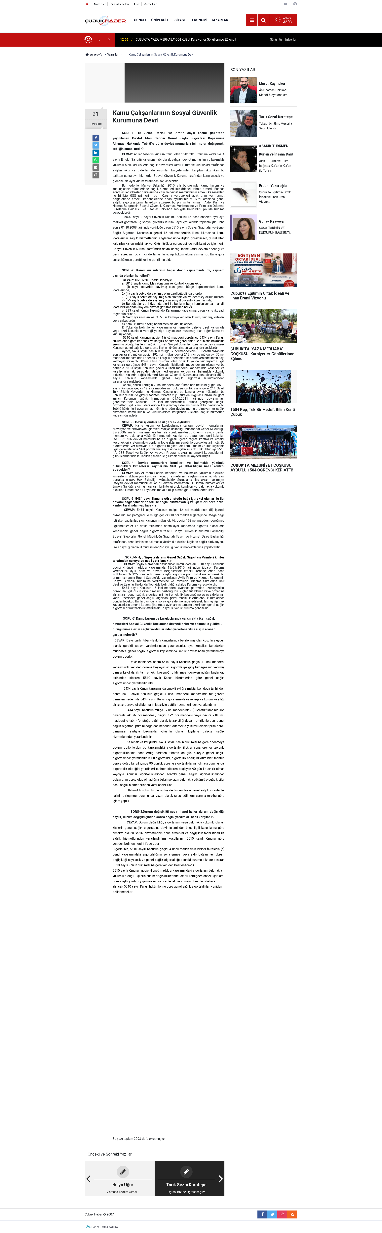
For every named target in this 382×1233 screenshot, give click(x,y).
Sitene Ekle (150, 4)
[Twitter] (96, 145)
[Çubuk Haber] (105, 20)
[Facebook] (96, 138)
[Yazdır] (96, 175)
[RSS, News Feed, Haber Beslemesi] (292, 1214)
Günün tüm (283, 39)
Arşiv (136, 4)
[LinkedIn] (96, 153)
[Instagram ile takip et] (282, 1214)
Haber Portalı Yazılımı (105, 1227)
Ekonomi (199, 20)
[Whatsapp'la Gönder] (96, 160)
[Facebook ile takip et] (262, 1214)
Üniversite (161, 20)
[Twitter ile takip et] (272, 1214)
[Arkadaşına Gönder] (96, 167)
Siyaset (181, 20)
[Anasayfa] (87, 4)
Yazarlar (219, 20)
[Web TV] (285, 4)
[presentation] (99, 39)
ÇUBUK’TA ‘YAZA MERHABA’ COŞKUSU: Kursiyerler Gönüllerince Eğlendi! (186, 39)
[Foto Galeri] (295, 4)
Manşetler (99, 4)
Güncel (140, 20)
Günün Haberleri (119, 4)
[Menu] (251, 20)
